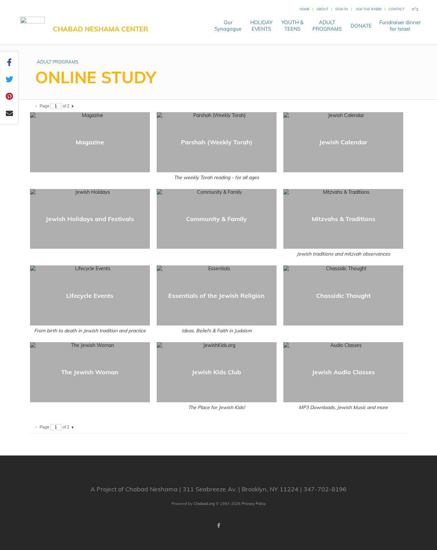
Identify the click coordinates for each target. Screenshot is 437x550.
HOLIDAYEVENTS (261, 25)
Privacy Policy (254, 503)
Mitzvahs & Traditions (343, 219)
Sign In (341, 9)
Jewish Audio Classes (343, 372)
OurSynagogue (227, 25)
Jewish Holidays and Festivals (90, 219)
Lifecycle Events (89, 296)
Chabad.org (204, 503)
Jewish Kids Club (216, 372)
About (322, 9)
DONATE (361, 26)
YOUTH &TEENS (292, 25)
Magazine (90, 142)
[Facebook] (218, 525)
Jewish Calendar (343, 142)
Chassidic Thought (343, 296)
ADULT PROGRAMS (57, 61)
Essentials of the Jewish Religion (216, 296)
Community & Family (216, 219)
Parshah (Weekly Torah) (216, 142)
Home (304, 9)
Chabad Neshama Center (100, 29)
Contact (397, 9)
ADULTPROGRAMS (327, 25)
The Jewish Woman (89, 372)
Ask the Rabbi (369, 9)
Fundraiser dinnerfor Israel (400, 25)
